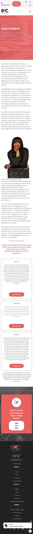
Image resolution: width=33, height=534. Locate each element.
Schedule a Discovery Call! (16, 4)
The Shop (17, 495)
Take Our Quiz (16, 425)
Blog (17, 492)
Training (17, 516)
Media (17, 489)
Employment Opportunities (17, 501)
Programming (17, 481)
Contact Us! (16, 366)
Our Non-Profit (17, 519)
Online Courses (17, 513)
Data (17, 475)
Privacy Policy (17, 464)
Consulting (17, 478)
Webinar (17, 498)
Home (17, 472)
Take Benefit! (16, 294)
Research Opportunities (17, 510)
